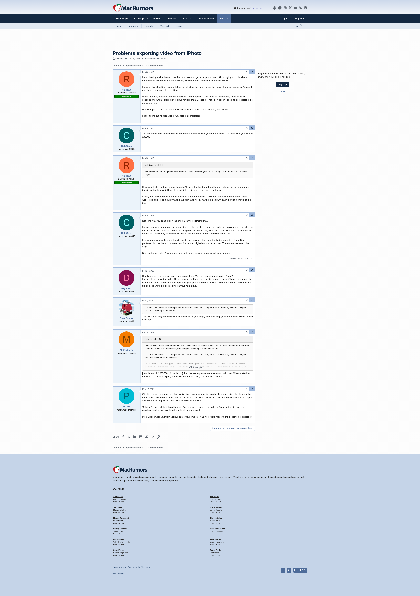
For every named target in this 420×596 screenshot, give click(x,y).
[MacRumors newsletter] (305, 8)
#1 (252, 72)
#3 (252, 158)
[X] (290, 8)
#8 (252, 388)
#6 (252, 300)
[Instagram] (285, 8)
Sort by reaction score (155, 58)
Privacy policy (119, 567)
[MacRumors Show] (274, 8)
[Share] (246, 72)
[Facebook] (280, 8)
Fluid (114, 573)
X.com (121, 502)
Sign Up (283, 84)
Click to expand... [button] (197, 367)
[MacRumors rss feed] (300, 8)
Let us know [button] (258, 8)
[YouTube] (295, 8)
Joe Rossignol (216, 507)
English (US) (300, 570)
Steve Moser (118, 550)
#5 (252, 270)
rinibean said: (151, 339)
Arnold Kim (118, 497)
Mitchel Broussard (121, 518)
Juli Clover (117, 507)
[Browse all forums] (297, 26)
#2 (252, 128)
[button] (138, 18)
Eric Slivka (214, 497)
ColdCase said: (152, 165)
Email (115, 502)
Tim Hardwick (216, 518)
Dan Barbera (118, 539)
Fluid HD (121, 573)
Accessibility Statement (139, 567)
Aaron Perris (215, 550)
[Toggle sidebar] (305, 26)
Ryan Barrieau (216, 539)
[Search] (301, 26)
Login (283, 91)
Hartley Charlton (120, 529)
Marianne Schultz (217, 529)
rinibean (119, 58)
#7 (252, 332)
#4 (252, 215)
